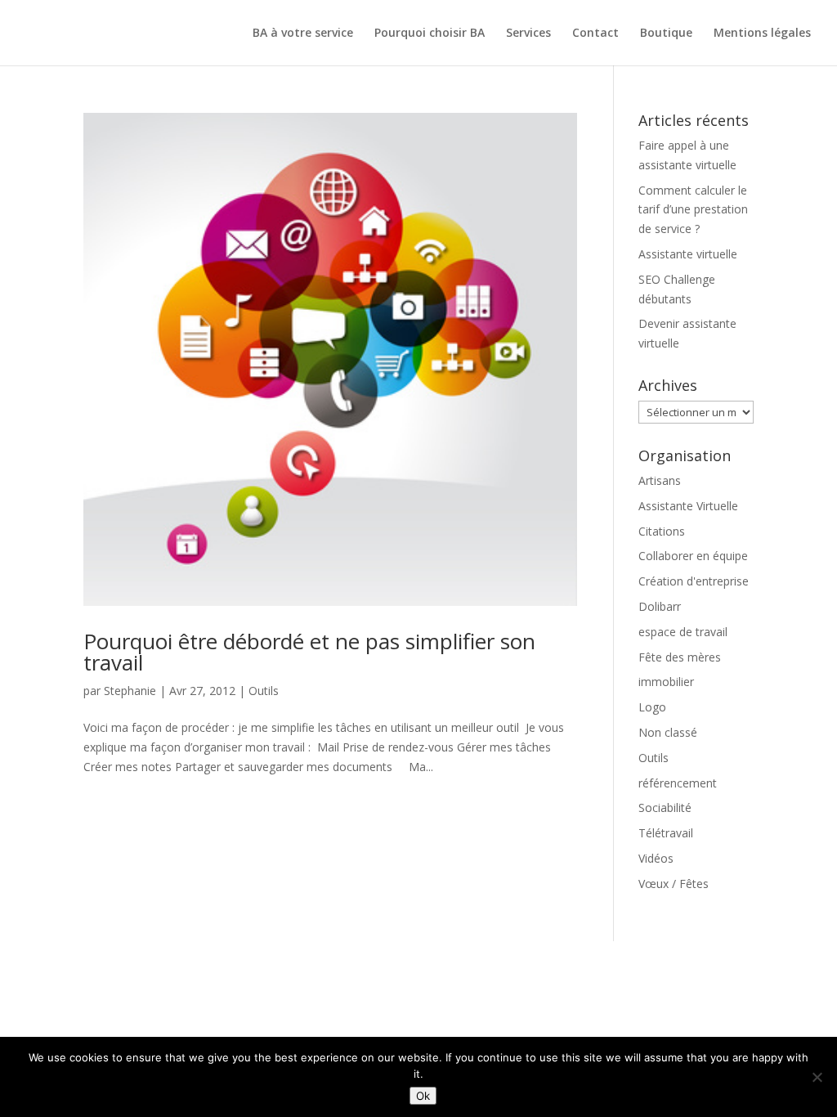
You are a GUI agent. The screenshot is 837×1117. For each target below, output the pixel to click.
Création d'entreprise (693, 581)
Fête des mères (679, 657)
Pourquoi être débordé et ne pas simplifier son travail (309, 651)
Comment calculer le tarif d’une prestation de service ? (693, 209)
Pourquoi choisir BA (429, 33)
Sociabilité (665, 807)
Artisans (659, 480)
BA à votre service (303, 33)
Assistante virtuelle (687, 254)
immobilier (666, 681)
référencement (677, 783)
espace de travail (682, 631)
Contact (595, 33)
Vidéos (656, 858)
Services (528, 33)
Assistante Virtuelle (688, 506)
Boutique (666, 33)
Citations (661, 531)
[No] (816, 1077)
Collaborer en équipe (693, 555)
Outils (263, 690)
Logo (652, 707)
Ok (423, 1095)
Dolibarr (659, 606)
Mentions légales (762, 33)
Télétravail (665, 833)
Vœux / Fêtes (673, 883)
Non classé (667, 732)
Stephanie (130, 690)
